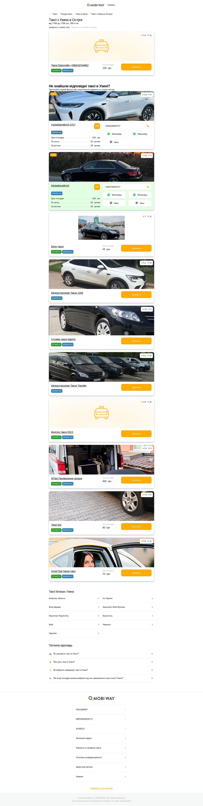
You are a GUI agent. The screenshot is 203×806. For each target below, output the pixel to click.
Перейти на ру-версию (102, 788)
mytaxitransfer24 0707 (63, 124)
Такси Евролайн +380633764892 (69, 65)
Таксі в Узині (82, 14)
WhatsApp (117, 134)
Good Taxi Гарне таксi (63, 571)
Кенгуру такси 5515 (62, 432)
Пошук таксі (66, 14)
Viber (116, 142)
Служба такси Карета (63, 339)
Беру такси (57, 246)
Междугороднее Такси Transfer (68, 385)
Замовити (136, 67)
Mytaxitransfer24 (60, 185)
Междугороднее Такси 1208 (67, 292)
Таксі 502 (56, 524)
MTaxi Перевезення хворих (66, 478)
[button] (99, 472)
